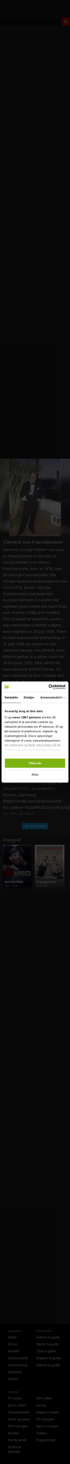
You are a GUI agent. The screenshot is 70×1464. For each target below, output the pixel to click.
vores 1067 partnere (26, 717)
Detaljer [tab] (29, 697)
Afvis (35, 774)
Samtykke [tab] (11, 697)
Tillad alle (35, 763)
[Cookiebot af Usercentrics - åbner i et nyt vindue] (49, 686)
